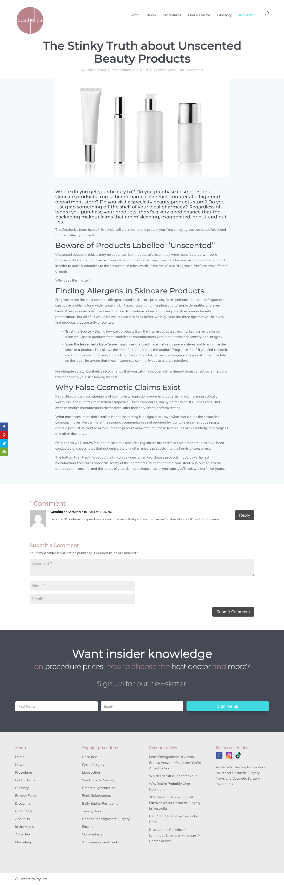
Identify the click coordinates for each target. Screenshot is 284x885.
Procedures (172, 15)
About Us (22, 819)
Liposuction (91, 772)
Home (134, 15)
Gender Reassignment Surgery (106, 819)
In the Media (24, 826)
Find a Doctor (199, 15)
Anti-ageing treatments (100, 842)
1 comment (195, 70)
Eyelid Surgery (93, 765)
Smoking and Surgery (98, 780)
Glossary (224, 15)
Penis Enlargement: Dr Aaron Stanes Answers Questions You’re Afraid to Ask (175, 762)
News (151, 15)
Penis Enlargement (96, 795)
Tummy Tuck (91, 811)
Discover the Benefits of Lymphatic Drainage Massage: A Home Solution (174, 835)
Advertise (246, 15)
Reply (244, 515)
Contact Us (23, 811)
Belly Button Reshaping (100, 803)
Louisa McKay (96, 70)
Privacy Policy (26, 795)
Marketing (23, 842)
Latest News (166, 70)
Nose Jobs (90, 757)
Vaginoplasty (92, 834)
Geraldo (57, 512)
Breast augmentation (98, 788)
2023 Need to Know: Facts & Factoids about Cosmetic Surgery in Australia (175, 802)
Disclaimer (23, 803)
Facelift (88, 826)
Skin (180, 70)
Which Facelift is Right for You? (173, 776)
